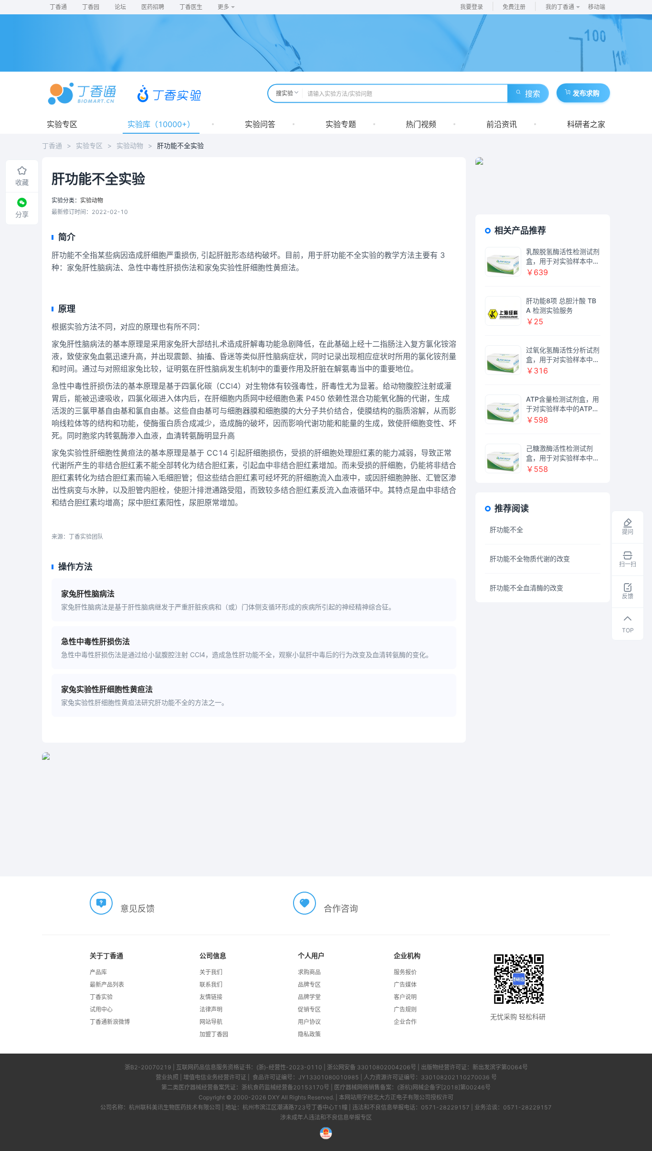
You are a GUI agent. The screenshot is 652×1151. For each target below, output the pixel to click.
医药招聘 (152, 7)
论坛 (120, 7)
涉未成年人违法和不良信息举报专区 (326, 1117)
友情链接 (211, 997)
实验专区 (62, 124)
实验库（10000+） (161, 124)
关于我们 (211, 972)
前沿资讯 (501, 124)
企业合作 (405, 1021)
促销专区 (309, 1009)
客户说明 (405, 997)
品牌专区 (309, 984)
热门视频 (421, 124)
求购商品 (309, 972)
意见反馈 (137, 909)
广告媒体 (405, 984)
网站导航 (211, 1021)
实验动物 (129, 145)
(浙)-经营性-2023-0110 (289, 1067)
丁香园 (90, 7)
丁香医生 (190, 7)
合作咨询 (341, 909)
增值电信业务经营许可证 (214, 1077)
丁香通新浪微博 (110, 1021)
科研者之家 (586, 124)
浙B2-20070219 (148, 1067)
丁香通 (58, 7)
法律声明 (211, 1009)
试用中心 (101, 1009)
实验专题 (341, 124)
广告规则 (405, 1009)
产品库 (98, 972)
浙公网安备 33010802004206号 (371, 1067)
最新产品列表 (107, 984)
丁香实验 (101, 997)
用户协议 (309, 1021)
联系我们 (211, 984)
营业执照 (167, 1077)
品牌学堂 (309, 997)
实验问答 (260, 124)
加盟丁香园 (214, 1034)
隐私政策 (309, 1034)
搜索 (532, 93)
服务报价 (405, 972)
